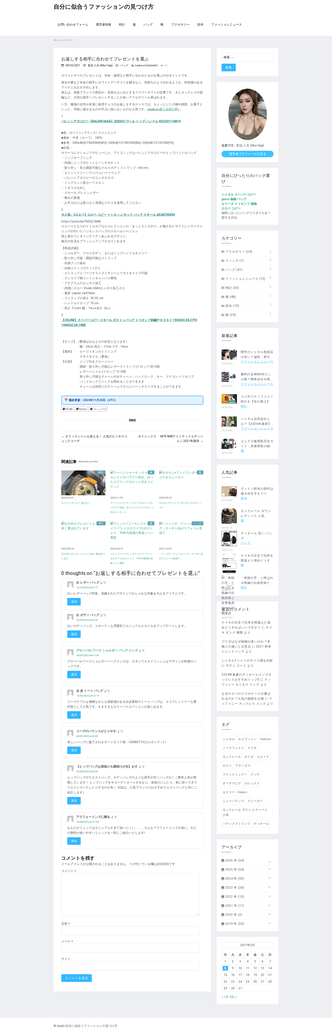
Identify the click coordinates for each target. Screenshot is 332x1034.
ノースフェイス (233, 748)
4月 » (233, 997)
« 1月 (225, 997)
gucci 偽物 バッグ (234, 199)
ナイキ (252, 748)
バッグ (148, 24)
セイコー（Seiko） (236, 792)
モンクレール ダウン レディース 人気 (245, 812)
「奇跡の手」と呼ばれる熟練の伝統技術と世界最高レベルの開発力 (257, 583)
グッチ (255, 774)
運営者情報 (103, 24)
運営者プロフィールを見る (247, 154)
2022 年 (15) (234, 896)
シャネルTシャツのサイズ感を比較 (247, 660)
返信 (74, 601)
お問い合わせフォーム (72, 24)
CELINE (69, 409)
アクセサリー (180, 24)
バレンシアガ (99, 409)
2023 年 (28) (234, 887)
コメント (68, 871)
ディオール (261, 823)
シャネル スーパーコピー (239, 194)
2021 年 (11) (234, 905)
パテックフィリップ (236, 823)
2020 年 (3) (233, 915)
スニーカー (255, 801)
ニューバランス (233, 801)
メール (67, 941)
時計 (122, 24)
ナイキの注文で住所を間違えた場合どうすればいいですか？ (257, 560)
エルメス (263, 756)
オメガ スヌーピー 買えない (75, 503)
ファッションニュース (226, 24)
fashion (83, 409)
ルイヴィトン (247, 739)
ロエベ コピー (231, 208)
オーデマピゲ (232, 783)
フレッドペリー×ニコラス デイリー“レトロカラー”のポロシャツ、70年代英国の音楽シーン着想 (131, 558)
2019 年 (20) (234, 924)
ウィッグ (234, 260)
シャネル (229, 739)
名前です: (228, 145)
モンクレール (232, 756)
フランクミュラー (235, 774)
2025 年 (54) (234, 869)
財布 (200, 24)
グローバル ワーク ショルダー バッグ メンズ (107, 650)
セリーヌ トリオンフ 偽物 (239, 204)
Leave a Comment (146, 65)
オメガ (249, 756)
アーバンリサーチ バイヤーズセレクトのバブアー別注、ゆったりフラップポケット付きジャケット (132, 508)
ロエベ (227, 765)
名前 (65, 923)
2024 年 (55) (234, 878)
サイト (66, 959)
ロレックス (252, 783)
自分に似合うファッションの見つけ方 (104, 6)
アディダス (243, 765)
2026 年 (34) (234, 860)
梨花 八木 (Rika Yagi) (100, 65)
